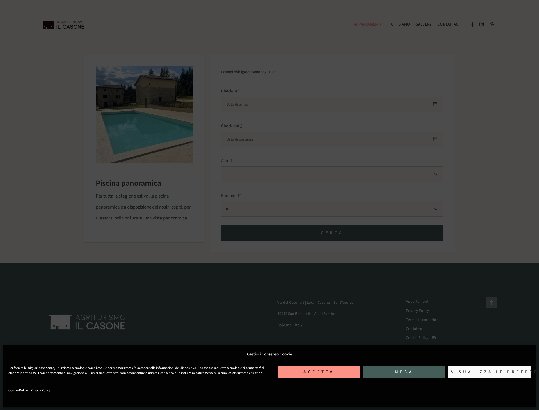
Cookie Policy (18, 390)
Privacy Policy (40, 390)
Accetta (318, 372)
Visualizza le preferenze (491, 372)
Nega (404, 372)
